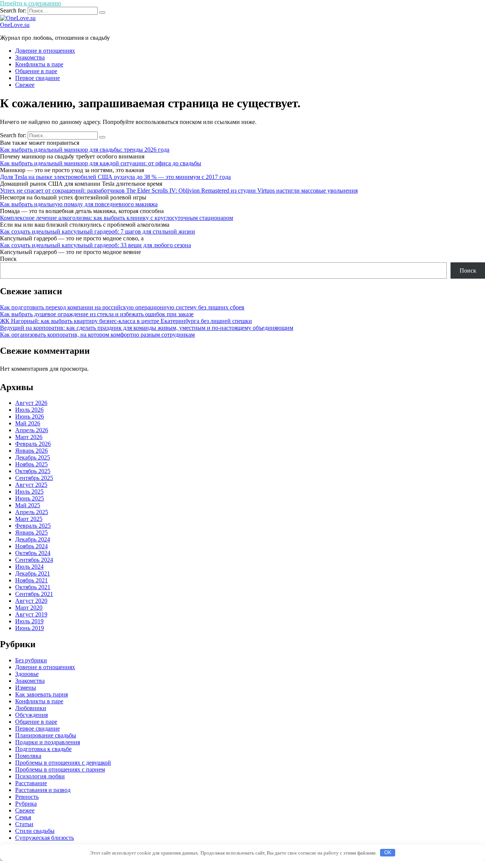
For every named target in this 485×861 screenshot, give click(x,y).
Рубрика (26, 803)
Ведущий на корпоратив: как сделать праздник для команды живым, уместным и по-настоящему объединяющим (146, 328)
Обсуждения (31, 715)
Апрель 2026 (31, 430)
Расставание (31, 783)
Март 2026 (28, 437)
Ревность (27, 797)
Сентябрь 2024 (34, 560)
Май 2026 (27, 423)
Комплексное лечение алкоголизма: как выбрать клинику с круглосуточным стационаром (116, 218)
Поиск (8, 259)
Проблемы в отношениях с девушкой (63, 762)
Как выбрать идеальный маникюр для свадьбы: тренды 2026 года (84, 149)
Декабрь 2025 (32, 457)
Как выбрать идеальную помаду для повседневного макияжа (79, 204)
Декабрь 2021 (32, 573)
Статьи (24, 824)
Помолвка (28, 756)
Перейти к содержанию (30, 3)
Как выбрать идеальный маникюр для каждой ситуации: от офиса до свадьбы (100, 163)
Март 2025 (28, 519)
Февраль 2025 (33, 525)
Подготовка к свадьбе (43, 749)
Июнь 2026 (29, 416)
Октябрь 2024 (32, 553)
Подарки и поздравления (47, 742)
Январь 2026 (31, 450)
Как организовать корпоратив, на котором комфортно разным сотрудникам (97, 334)
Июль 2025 (29, 491)
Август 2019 (31, 614)
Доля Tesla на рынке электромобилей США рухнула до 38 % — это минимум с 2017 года (115, 177)
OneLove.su (15, 25)
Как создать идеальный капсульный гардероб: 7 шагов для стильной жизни (97, 231)
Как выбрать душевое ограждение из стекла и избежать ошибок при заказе (97, 314)
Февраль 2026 (33, 444)
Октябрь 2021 (32, 587)
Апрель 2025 (31, 512)
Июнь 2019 (29, 628)
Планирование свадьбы (45, 735)
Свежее (24, 85)
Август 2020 (31, 601)
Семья (23, 817)
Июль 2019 (29, 621)
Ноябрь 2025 (31, 464)
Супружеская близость (44, 837)
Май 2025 (27, 505)
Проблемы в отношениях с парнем (60, 769)
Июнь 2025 (29, 498)
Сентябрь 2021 (34, 594)
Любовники (30, 708)
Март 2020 (28, 607)
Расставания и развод (42, 790)
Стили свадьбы (35, 831)
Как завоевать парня (41, 694)
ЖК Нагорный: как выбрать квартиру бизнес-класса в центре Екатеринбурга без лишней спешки (126, 321)
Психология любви (40, 776)
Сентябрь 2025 (34, 478)
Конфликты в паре (39, 64)
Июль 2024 (29, 566)
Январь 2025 (31, 532)
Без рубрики (31, 660)
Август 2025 (31, 484)
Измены (25, 687)
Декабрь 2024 (32, 539)
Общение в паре (36, 71)
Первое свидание (37, 78)
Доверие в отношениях (45, 50)
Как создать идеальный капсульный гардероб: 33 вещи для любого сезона (95, 245)
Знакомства (30, 57)
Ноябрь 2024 (31, 546)
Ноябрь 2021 (31, 580)
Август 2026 (31, 403)
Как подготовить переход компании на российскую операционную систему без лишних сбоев (122, 307)
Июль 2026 (29, 409)
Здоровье (27, 674)
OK (387, 852)
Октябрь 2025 (32, 471)
